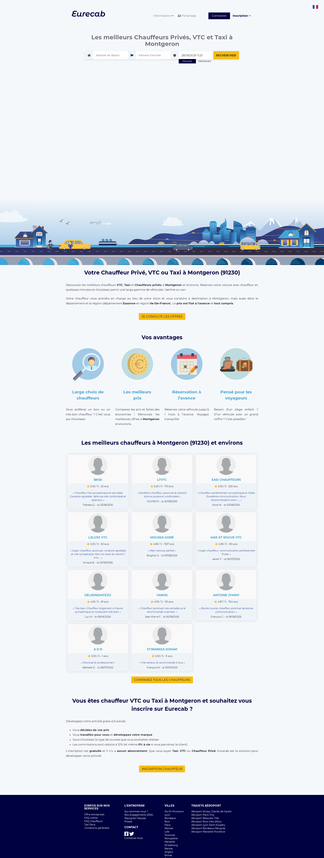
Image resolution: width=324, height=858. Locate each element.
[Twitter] (131, 834)
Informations (162, 15)
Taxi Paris (89, 824)
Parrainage (188, 15)
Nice (167, 821)
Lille (167, 831)
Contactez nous (133, 838)
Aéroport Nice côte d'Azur (206, 821)
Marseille (170, 841)
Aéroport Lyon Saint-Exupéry (208, 824)
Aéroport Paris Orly (202, 814)
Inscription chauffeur (162, 769)
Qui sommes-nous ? (136, 811)
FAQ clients (91, 817)
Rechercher (226, 55)
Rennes (169, 828)
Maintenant (204, 61)
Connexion (219, 15)
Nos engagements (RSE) (138, 814)
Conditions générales (96, 827)
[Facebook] (126, 834)
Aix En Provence (174, 811)
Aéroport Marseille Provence (208, 831)
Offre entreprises (94, 814)
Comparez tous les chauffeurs (162, 680)
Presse (128, 821)
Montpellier (171, 838)
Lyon (167, 814)
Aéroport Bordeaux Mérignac (208, 828)
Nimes (168, 855)
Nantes (169, 848)
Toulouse (170, 835)
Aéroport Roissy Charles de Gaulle (211, 811)
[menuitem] (163, 12)
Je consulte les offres (162, 316)
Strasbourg (171, 845)
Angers (169, 851)
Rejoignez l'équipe (135, 818)
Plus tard (187, 61)
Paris (167, 824)
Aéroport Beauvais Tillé (205, 818)
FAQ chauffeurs (93, 821)
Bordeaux (170, 818)
